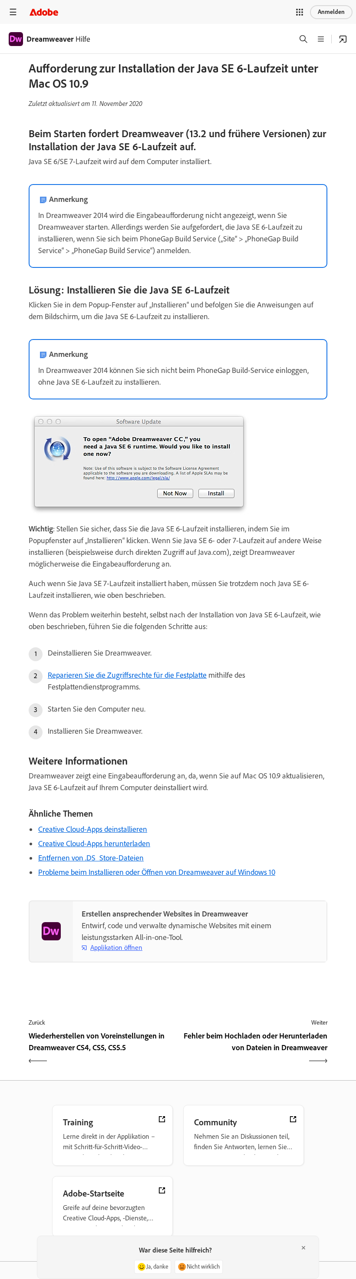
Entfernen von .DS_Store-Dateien (91, 858)
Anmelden (331, 12)
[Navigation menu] (13, 12)
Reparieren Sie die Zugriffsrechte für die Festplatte (127, 675)
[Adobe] (44, 12)
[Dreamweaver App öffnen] (343, 39)
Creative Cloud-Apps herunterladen (94, 843)
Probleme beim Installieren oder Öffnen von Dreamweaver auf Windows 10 (156, 872)
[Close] (303, 1248)
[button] (300, 12)
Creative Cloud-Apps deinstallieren (92, 829)
